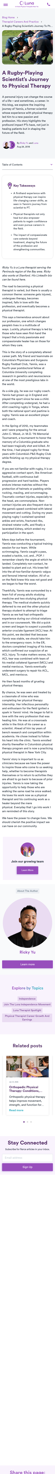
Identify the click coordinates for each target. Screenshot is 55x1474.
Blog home (8, 17)
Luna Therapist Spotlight (27, 1010)
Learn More (27, 870)
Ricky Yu (24, 143)
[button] (5, 4)
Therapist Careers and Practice (20, 21)
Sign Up (27, 1167)
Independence (27, 998)
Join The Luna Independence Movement (27, 1004)
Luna (35, 143)
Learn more (27, 964)
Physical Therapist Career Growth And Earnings (27, 1018)
